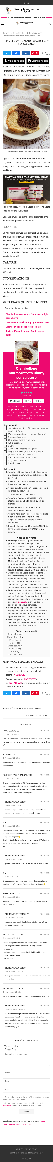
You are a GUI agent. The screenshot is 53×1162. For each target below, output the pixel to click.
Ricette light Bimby (17, 33)
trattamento (7, 1106)
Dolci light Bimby (33, 33)
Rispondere (45, 730)
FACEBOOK (19, 675)
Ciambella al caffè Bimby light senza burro (27, 322)
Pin (29, 401)
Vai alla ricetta (15, 60)
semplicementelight (17, 802)
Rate (40, 401)
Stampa (16, 401)
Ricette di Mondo (13, 934)
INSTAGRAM (15, 683)
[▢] (5, 428)
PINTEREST (30, 679)
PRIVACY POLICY (31, 1149)
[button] (22, 392)
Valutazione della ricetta (14, 1046)
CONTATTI (19, 1149)
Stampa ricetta (39, 60)
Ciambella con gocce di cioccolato (23, 327)
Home (26, 3)
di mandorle (21, 602)
